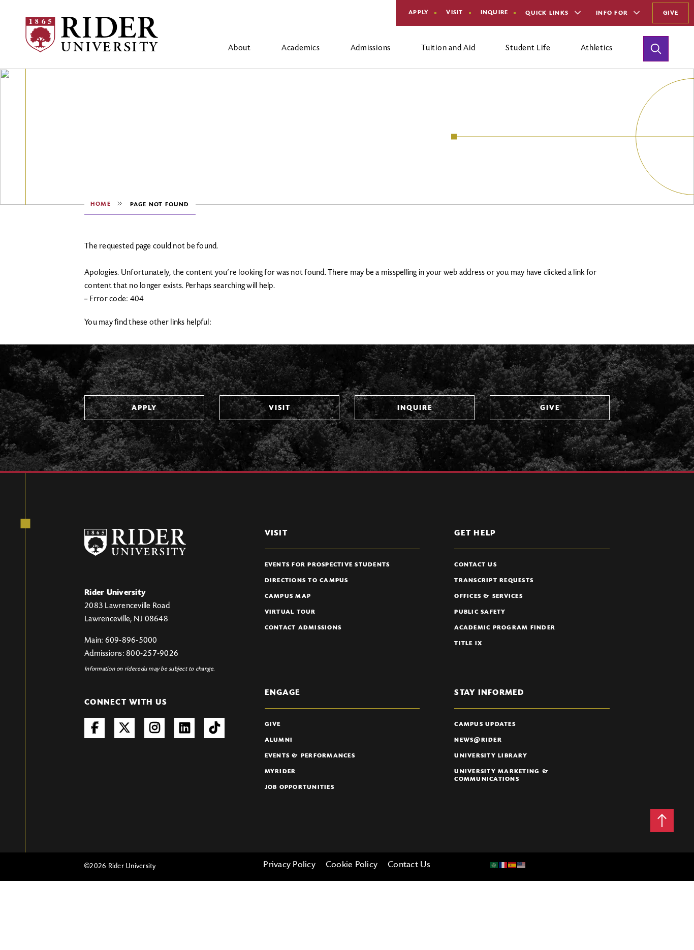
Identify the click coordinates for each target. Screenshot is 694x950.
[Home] (91, 34)
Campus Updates (485, 724)
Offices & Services (488, 596)
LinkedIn (184, 728)
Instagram (154, 728)
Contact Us (475, 565)
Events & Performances (310, 756)
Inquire (495, 13)
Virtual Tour (290, 612)
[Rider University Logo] (135, 542)
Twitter (124, 728)
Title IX (468, 644)
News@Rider (478, 740)
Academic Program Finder (504, 628)
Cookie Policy (351, 865)
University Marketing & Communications (501, 775)
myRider (280, 772)
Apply (418, 13)
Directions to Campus (307, 581)
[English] (521, 865)
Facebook (94, 728)
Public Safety (480, 612)
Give (670, 13)
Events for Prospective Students (327, 565)
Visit (454, 13)
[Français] (503, 865)
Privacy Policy (289, 865)
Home (100, 204)
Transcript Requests (493, 581)
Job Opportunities (299, 787)
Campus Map (288, 596)
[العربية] (494, 865)
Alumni (279, 740)
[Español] (512, 865)
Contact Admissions (303, 628)
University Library (490, 756)
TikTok (214, 728)
